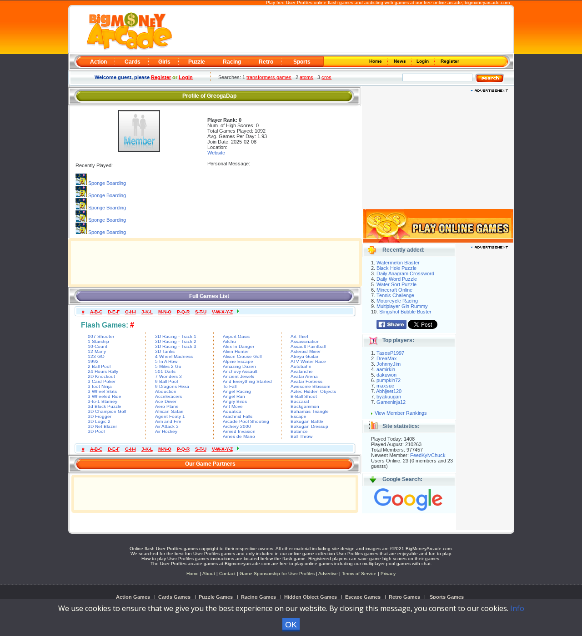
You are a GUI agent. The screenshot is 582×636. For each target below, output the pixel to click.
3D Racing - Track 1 (175, 336)
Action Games (133, 597)
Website (216, 152)
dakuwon (386, 375)
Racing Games (258, 597)
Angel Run (234, 396)
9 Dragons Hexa (172, 386)
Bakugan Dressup (309, 426)
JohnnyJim (388, 364)
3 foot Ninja (100, 386)
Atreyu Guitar (304, 356)
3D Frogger (99, 416)
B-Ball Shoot (304, 396)
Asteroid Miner (306, 351)
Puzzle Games (216, 597)
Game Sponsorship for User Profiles (277, 573)
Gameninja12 (391, 402)
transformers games (268, 77)
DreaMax (386, 358)
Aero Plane (167, 406)
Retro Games (404, 597)
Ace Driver (165, 401)
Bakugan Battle (307, 421)
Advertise (328, 573)
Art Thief (299, 336)
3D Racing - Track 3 (175, 346)
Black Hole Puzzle (396, 268)
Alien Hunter (236, 351)
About (208, 573)
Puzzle (196, 62)
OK (291, 624)
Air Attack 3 (167, 426)
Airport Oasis (236, 336)
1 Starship (98, 341)
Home (376, 61)
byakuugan (388, 396)
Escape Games (363, 597)
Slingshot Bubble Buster (405, 311)
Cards (132, 62)
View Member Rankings (401, 413)
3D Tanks (165, 351)
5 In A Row (166, 361)
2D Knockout (101, 376)
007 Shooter (101, 336)
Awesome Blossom (310, 386)
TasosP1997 (390, 353)
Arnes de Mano (239, 436)
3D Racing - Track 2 (175, 341)
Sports (302, 62)
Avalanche (302, 371)
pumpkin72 (388, 380)
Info (517, 608)
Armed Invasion (239, 431)
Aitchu (229, 341)
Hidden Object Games (310, 597)
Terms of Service (360, 573)
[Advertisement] (341, 30)
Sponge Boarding (107, 183)
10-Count (97, 346)
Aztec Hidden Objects (313, 391)
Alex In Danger (238, 346)
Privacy (388, 573)
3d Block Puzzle (104, 406)
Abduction (165, 391)
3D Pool (96, 431)
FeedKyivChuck (428, 455)
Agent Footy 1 (170, 416)
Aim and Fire (168, 421)
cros (326, 77)
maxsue (385, 385)
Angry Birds (235, 401)
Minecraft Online (394, 290)
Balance (299, 431)
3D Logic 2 (99, 421)
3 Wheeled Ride (104, 396)
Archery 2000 (237, 426)
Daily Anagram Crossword (405, 273)
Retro (266, 62)
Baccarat (300, 401)
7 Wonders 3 (168, 376)
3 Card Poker (101, 381)
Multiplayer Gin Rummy (402, 306)
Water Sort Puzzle (396, 284)
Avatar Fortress (306, 381)
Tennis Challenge (395, 295)
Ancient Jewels (238, 376)
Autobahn (301, 366)
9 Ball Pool (166, 381)
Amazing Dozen (239, 366)
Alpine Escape (238, 361)
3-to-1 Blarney (102, 401)
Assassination (305, 341)
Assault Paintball (308, 346)
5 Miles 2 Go (168, 366)
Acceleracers (168, 396)
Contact (227, 573)
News (400, 61)
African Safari (169, 411)
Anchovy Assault (240, 371)
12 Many (97, 351)
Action (98, 62)
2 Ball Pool (99, 366)
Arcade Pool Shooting (246, 421)
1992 (93, 361)
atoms (306, 77)
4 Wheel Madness (174, 356)
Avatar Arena (304, 376)
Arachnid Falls (237, 416)
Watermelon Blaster (398, 262)
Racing (232, 62)
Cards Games (174, 597)
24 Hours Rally (103, 371)
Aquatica (232, 411)
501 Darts (165, 371)
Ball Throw (301, 436)
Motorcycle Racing (397, 300)
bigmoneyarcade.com (487, 2)
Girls (164, 62)
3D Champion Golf (107, 411)
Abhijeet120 (388, 391)
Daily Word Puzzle (396, 279)
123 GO (96, 356)
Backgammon (305, 406)
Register (449, 61)
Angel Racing (237, 391)
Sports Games (447, 597)
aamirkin (385, 369)
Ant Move (233, 406)
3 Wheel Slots (102, 391)
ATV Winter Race (308, 361)
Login (423, 61)
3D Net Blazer (102, 426)
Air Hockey (166, 431)
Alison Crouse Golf (242, 356)
